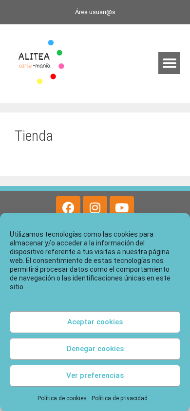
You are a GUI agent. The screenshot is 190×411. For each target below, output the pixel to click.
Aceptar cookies (95, 322)
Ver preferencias (95, 375)
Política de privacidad (120, 398)
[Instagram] (95, 208)
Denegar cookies (95, 348)
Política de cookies (62, 398)
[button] (169, 63)
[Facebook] (68, 208)
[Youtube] (122, 208)
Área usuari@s (95, 12)
